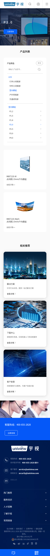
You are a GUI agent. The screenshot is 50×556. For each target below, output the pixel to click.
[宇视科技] (13, 4)
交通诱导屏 (13, 99)
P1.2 (11, 111)
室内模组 (13, 90)
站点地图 (10, 528)
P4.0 (11, 137)
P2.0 (11, 124)
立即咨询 (10, 31)
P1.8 (11, 120)
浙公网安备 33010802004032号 (26, 539)
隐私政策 (39, 528)
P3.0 (11, 133)
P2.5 (11, 129)
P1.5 (11, 115)
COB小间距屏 (14, 81)
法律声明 (29, 528)
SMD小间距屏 (15, 86)
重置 (39, 63)
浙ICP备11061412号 (24, 536)
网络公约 (13, 480)
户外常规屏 (13, 94)
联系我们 (19, 528)
